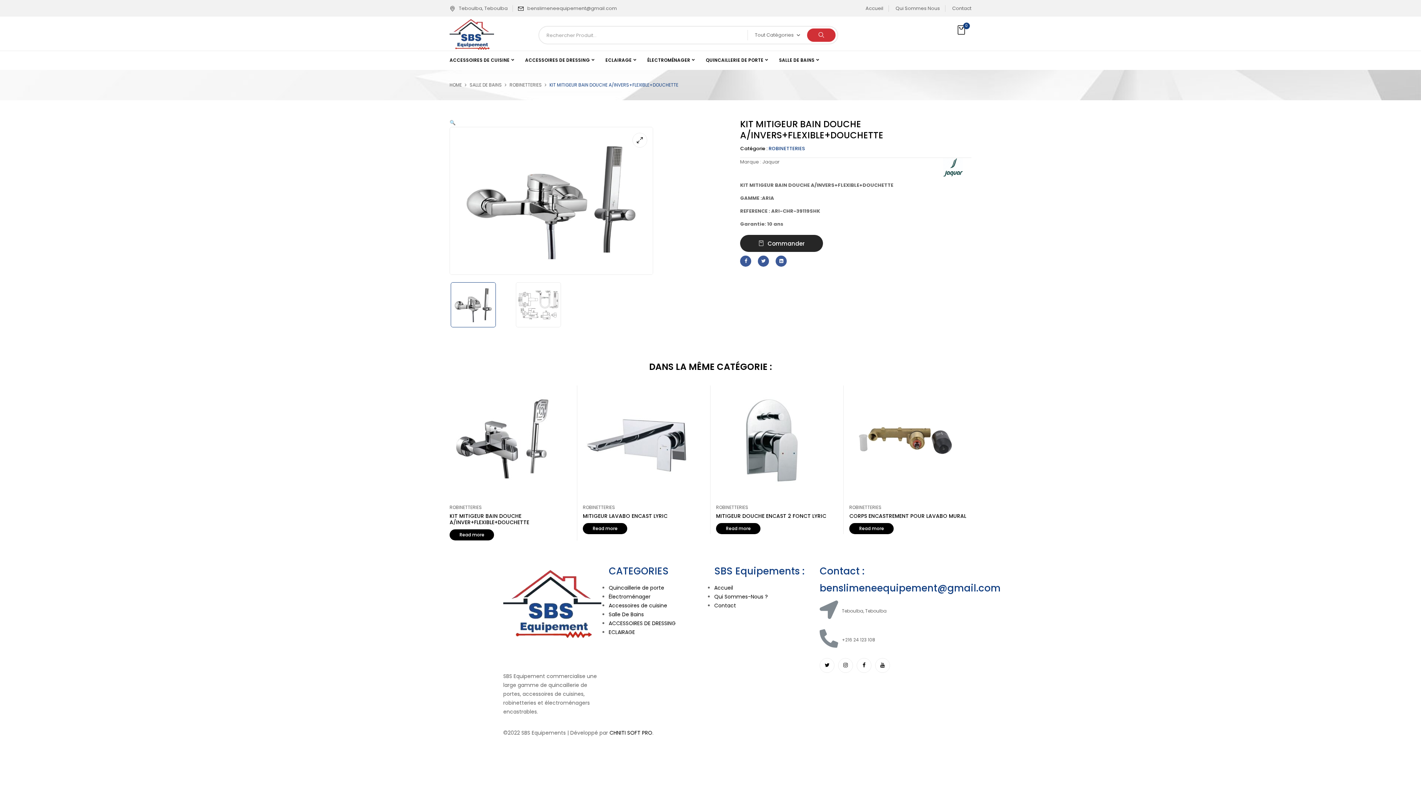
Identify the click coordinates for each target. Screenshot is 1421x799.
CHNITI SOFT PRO (630, 732)
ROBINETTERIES (526, 85)
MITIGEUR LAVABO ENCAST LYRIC (625, 516)
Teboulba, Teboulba (483, 8)
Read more (472, 535)
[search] (821, 35)
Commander (786, 243)
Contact (961, 8)
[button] (962, 30)
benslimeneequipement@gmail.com (572, 8)
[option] (479, 304)
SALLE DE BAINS (486, 85)
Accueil (874, 8)
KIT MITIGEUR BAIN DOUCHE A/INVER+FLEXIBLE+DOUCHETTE (489, 519)
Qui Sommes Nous (918, 8)
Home (456, 85)
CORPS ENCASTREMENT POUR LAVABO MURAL (907, 516)
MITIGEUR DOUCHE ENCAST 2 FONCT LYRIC (771, 516)
